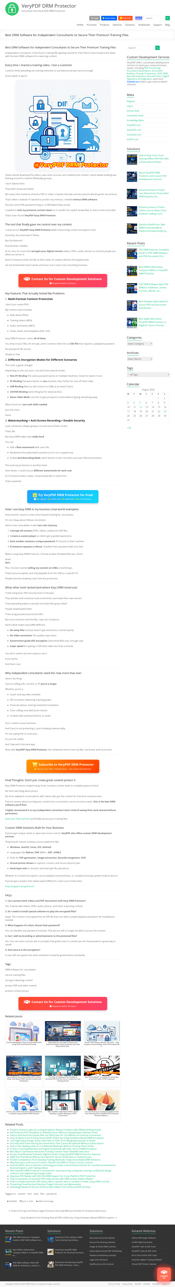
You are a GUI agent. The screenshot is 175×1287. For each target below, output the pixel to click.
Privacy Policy (127, 1284)
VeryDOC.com (134, 129)
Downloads (144, 24)
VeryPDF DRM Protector (49, 5)
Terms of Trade (114, 1284)
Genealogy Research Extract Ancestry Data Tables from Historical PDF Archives (50, 1186)
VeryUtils (155, 1284)
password (51, 1193)
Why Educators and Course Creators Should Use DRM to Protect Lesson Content (51, 1162)
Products (104, 24)
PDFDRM (13, 1201)
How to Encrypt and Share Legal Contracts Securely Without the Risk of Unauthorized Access (57, 1210)
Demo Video (110, 18)
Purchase (92, 24)
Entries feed (133, 110)
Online (80, 24)
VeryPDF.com (134, 125)
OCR (159, 73)
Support (157, 24)
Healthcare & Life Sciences (102, 1264)
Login (96, 18)
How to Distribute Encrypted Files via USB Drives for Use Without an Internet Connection (55, 1135)
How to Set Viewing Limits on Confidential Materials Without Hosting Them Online (52, 1146)
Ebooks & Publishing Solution (103, 1255)
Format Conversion (146, 73)
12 (140, 407)
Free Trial (127, 18)
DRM (165, 73)
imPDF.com (133, 139)
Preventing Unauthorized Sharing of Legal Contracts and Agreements (45, 1184)
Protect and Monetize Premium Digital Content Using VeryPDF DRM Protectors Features (55, 1154)
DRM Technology (46, 1201)
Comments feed (135, 115)
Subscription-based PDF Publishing (106, 1251)
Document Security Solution (102, 1238)
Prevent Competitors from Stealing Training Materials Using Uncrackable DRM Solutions (55, 1159)
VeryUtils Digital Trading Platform (147, 1259)
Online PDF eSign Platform (144, 1238)
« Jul (129, 427)
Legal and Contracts (99, 1259)
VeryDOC (146, 1284)
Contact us (133, 81)
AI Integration (145, 78)
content (22, 1193)
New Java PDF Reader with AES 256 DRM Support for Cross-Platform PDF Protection (53, 1176)
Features (117, 24)
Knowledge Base (135, 120)
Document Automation (139, 70)
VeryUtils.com (134, 134)
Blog (167, 24)
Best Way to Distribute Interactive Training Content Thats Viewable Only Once (49, 1151)
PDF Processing (152, 68)
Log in (130, 106)
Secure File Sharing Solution (102, 1242)
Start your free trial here (17, 818)
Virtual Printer (154, 76)
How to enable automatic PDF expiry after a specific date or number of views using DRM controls (59, 1181)
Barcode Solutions (136, 76)
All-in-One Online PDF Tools (144, 1255)
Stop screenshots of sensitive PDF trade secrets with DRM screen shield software (51, 1178)
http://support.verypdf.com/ (19, 886)
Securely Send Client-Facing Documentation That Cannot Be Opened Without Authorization (57, 1143)
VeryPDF (138, 1284)
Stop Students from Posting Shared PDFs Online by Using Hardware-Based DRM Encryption (57, 1137)
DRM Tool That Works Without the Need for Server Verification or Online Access (51, 1156)
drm (29, 1193)
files (42, 1193)
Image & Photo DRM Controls (103, 1246)
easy (36, 1193)
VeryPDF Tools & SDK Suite (144, 1246)
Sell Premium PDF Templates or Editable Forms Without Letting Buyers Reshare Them (54, 1132)
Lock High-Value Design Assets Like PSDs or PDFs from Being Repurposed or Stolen (52, 1140)
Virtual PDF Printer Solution (144, 1264)
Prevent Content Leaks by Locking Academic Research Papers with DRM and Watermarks (55, 1129)
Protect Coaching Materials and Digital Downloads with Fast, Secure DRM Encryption (53, 1148)
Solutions (130, 24)
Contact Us (165, 1284)
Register (131, 101)
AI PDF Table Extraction (142, 1242)
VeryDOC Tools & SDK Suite (144, 1251)
